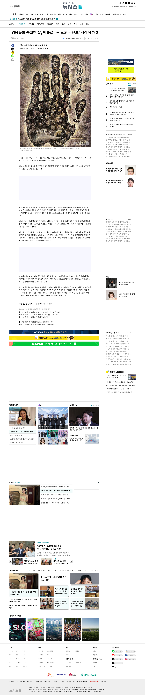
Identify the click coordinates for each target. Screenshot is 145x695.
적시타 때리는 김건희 (16, 435)
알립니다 (103, 682)
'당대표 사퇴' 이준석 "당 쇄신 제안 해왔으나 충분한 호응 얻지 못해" (83, 429)
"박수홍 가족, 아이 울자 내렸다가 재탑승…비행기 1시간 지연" (77, 603)
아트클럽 (40, 655)
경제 (36, 14)
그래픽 (67, 655)
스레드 (118, 663)
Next (71, 561)
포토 (101, 14)
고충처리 (54, 682)
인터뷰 (40, 659)
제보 (124, 14)
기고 (48, 655)
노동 (69, 24)
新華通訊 (95, 655)
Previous (10, 561)
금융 (41, 14)
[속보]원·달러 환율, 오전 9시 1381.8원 (25, 19)
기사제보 (61, 682)
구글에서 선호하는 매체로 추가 (73, 39)
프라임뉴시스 (123, 6)
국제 (31, 14)
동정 (51, 666)
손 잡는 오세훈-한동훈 (16, 443)
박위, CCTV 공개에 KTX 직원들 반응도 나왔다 (53, 578)
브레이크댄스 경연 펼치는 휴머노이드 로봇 (22, 439)
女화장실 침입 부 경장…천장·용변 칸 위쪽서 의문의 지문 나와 (23, 600)
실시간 (21, 14)
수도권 (65, 14)
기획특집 (49, 659)
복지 (57, 24)
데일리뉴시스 (50, 663)
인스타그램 (131, 659)
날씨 (81, 24)
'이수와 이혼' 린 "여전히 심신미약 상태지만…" (55, 491)
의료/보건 (50, 24)
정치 (27, 14)
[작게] (94, 38)
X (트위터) (118, 659)
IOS (94, 666)
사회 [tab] (129, 84)
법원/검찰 (40, 24)
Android (95, 662)
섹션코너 (40, 663)
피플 (107, 276)
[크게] (97, 38)
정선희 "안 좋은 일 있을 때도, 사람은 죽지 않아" (55, 499)
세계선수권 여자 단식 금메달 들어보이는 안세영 (23, 432)
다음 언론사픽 (131, 651)
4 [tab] (98, 405)
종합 (28, 570)
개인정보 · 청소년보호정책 (80, 682)
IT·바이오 (53, 14)
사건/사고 (31, 24)
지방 (70, 14)
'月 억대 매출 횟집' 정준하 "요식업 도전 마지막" (23, 607)
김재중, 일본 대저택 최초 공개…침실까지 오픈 (55, 503)
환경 (75, 24)
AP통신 (94, 651)
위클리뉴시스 (132, 6)
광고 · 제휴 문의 (20, 682)
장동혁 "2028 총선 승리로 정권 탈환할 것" (31, 563)
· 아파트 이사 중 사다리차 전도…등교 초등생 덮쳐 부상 (121, 382)
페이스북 (131, 655)
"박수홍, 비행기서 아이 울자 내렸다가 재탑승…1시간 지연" (56, 495)
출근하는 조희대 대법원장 (17, 428)
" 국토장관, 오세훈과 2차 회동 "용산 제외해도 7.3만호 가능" (49, 547)
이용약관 (68, 682)
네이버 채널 (118, 651)
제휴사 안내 (30, 682)
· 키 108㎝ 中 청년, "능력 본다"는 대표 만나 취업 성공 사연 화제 (121, 385)
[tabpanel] (84, 419)
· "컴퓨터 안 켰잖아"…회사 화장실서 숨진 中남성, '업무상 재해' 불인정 (121, 392)
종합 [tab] (134, 84)
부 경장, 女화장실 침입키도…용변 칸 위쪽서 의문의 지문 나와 (56, 487)
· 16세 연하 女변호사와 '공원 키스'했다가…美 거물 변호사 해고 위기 (121, 389)
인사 (39, 666)
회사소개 (11, 682)
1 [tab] (91, 405)
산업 (46, 14)
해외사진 (76, 651)
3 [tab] (96, 405)
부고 (45, 666)
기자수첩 (109, 163)
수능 (87, 24)
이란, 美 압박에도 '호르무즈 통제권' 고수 (60, 563)
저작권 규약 (47, 682)
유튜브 (118, 655)
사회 (59, 14)
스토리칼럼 (50, 651)
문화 (75, 14)
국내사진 (68, 651)
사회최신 (22, 24)
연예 (86, 14)
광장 (96, 14)
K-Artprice (115, 6)
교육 (63, 24)
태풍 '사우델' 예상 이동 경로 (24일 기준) (76, 439)
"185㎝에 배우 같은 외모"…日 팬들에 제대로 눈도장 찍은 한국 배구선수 (61, 591)
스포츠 (81, 14)
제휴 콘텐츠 (117, 14)
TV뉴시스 (108, 14)
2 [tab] (93, 405)
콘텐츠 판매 (39, 682)
